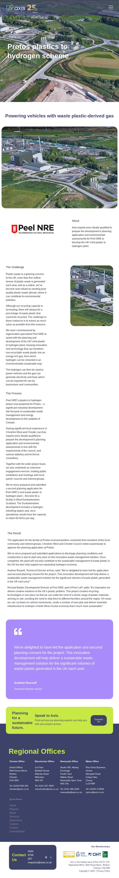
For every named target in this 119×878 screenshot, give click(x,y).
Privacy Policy (103, 871)
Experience (15, 820)
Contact (13, 827)
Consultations (17, 831)
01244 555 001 (20, 786)
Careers (13, 824)
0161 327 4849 (46, 786)
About (12, 813)
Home (12, 805)
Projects (13, 809)
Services (14, 816)
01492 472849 (97, 789)
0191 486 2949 (71, 789)
